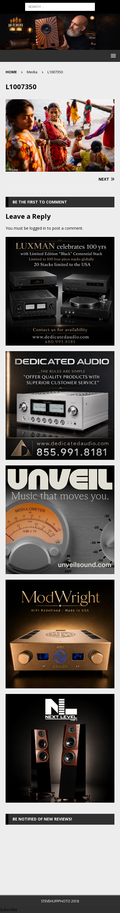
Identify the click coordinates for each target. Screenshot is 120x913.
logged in (38, 228)
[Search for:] (60, 6)
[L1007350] (60, 168)
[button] (112, 55)
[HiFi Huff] (60, 46)
